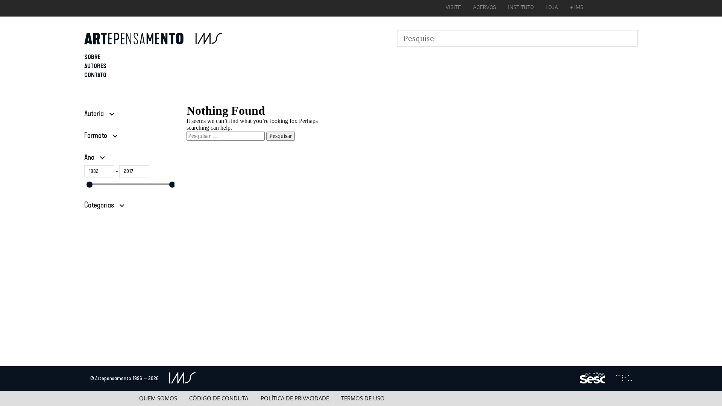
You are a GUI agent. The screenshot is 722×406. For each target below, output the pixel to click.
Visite (453, 7)
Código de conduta (218, 398)
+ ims (576, 7)
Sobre (92, 57)
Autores (95, 66)
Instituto (521, 7)
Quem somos (158, 398)
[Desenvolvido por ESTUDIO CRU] (624, 378)
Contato (95, 75)
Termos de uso (363, 398)
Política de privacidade (295, 398)
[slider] (89, 185)
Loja (552, 7)
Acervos (484, 7)
